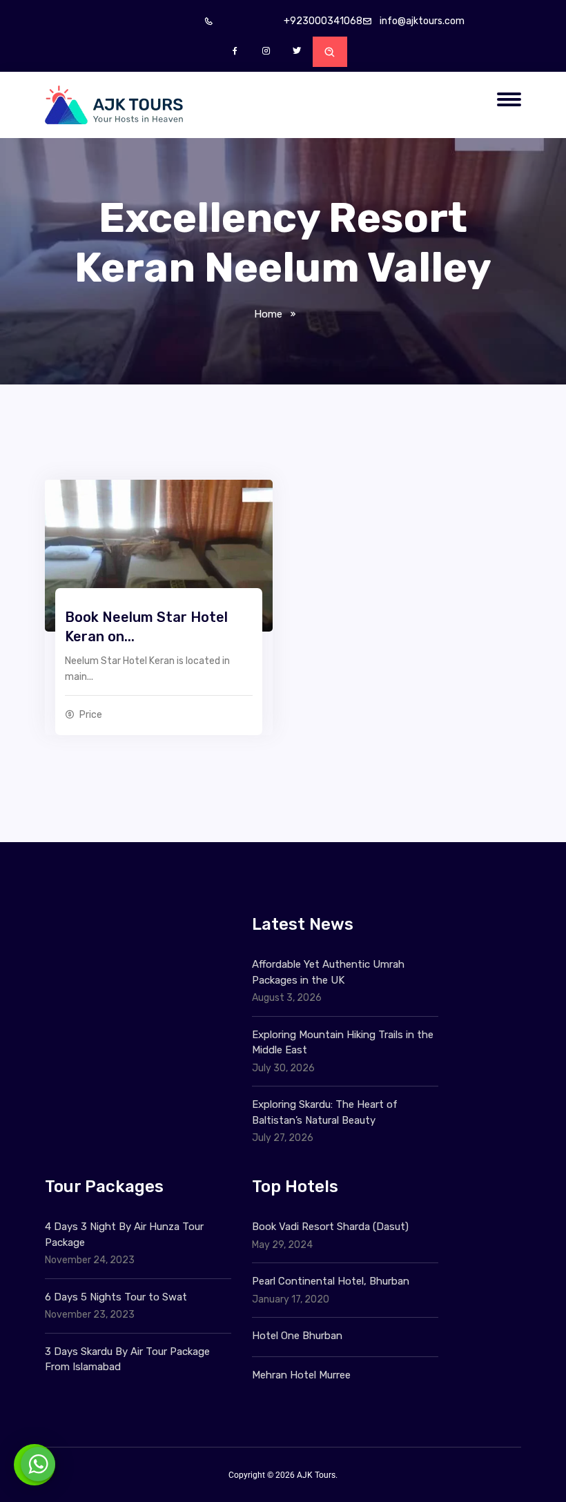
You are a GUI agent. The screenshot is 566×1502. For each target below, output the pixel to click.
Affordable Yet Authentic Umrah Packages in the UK (328, 972)
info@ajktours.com (422, 21)
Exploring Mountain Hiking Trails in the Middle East (342, 1042)
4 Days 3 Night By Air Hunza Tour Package (124, 1234)
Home (268, 314)
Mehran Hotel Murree (301, 1375)
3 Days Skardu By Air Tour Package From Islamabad (127, 1359)
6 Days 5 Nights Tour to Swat (116, 1297)
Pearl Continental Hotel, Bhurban (330, 1281)
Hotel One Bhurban (297, 1335)
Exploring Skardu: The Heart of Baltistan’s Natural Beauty (325, 1112)
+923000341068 (323, 21)
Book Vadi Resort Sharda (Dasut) (330, 1226)
